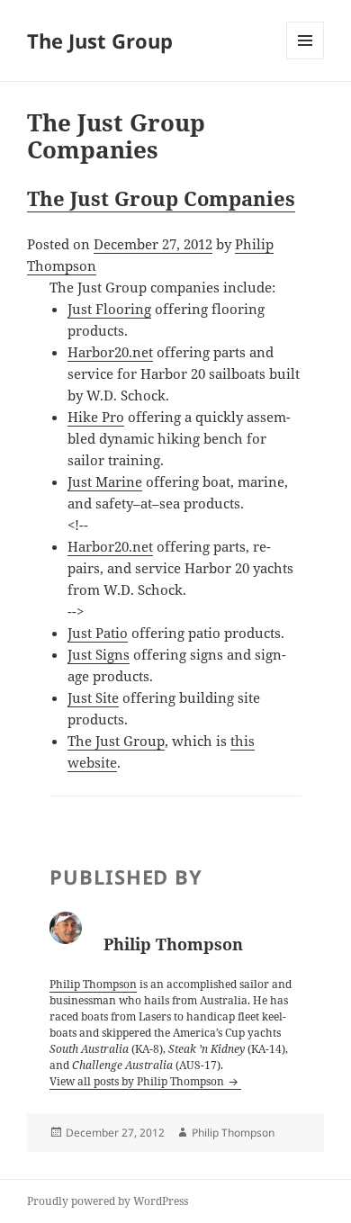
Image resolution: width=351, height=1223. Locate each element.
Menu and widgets (305, 58)
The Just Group (100, 40)
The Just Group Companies (161, 197)
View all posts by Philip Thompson (138, 1081)
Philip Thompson (93, 984)
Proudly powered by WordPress (107, 1201)
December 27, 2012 (153, 244)
